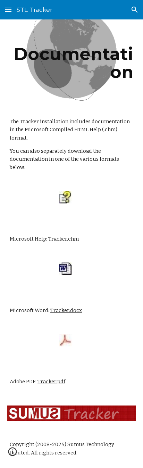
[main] (71, 63)
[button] (8, 9)
